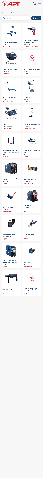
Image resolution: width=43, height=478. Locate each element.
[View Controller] (32, 251)
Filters (37, 18)
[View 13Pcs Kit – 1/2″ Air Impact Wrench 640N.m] (32, 31)
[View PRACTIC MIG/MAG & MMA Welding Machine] (11, 251)
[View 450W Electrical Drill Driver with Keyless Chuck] (32, 278)
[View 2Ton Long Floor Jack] (11, 86)
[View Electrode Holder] (32, 223)
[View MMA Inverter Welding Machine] (11, 168)
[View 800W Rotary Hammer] (11, 278)
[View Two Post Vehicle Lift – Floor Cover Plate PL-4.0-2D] (11, 141)
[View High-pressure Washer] (11, 58)
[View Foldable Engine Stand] (11, 31)
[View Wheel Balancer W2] (11, 223)
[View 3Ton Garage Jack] (11, 196)
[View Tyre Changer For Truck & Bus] (32, 141)
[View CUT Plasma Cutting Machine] (32, 196)
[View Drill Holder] (32, 86)
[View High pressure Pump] (32, 168)
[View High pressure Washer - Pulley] (11, 113)
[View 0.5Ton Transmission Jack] (32, 113)
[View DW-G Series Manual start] (32, 58)
